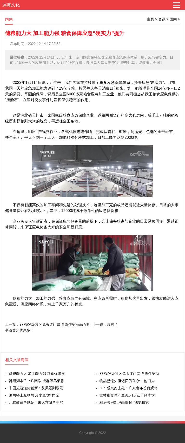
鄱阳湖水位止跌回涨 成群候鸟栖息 (36, 381)
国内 (173, 19)
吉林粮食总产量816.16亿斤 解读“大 (127, 395)
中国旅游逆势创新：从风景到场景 (36, 388)
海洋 (24, 360)
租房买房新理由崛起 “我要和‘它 (124, 402)
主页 (150, 19)
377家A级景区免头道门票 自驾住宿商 (129, 373)
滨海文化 (11, 4)
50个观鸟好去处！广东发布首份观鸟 (128, 388)
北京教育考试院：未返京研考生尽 (36, 402)
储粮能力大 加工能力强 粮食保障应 (37, 373)
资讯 (161, 19)
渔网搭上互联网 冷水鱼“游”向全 (34, 395)
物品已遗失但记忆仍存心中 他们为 (127, 381)
